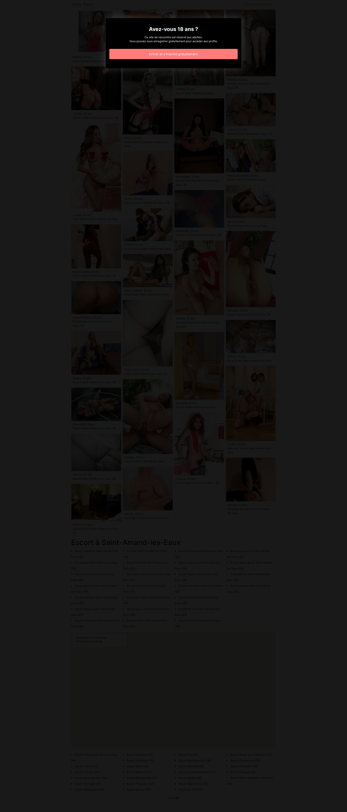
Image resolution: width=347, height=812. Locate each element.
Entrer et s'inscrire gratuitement (173, 54)
